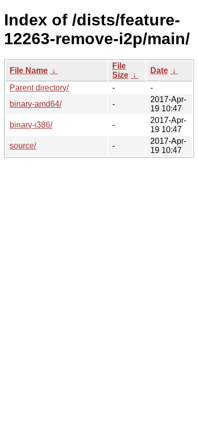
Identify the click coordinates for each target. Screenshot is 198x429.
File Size (120, 70)
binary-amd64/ (35, 104)
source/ (23, 145)
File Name (29, 70)
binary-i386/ (31, 124)
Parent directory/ (39, 87)
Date (159, 70)
